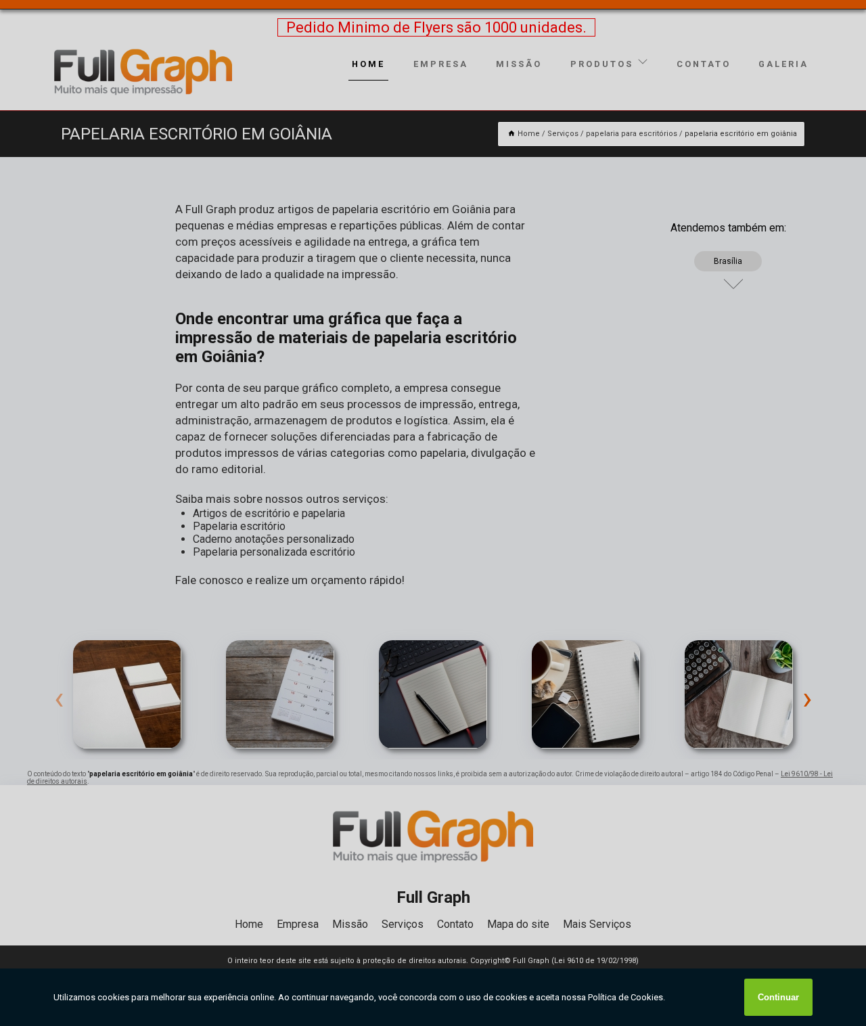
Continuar (778, 997)
